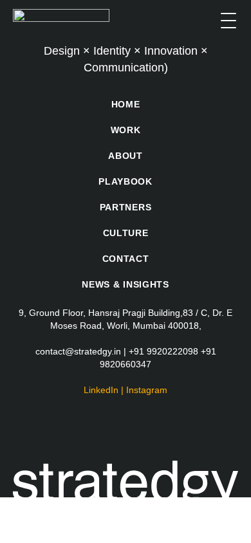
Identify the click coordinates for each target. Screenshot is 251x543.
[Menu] (228, 20)
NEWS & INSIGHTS (125, 284)
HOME (125, 104)
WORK (126, 130)
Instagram (146, 390)
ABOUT (125, 156)
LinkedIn (101, 390)
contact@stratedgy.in (78, 351)
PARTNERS (126, 207)
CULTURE (126, 233)
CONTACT (125, 258)
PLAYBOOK (125, 181)
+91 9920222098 (163, 351)
